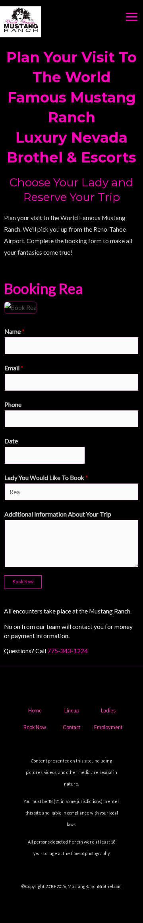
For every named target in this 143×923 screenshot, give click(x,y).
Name (14, 331)
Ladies (108, 710)
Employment (108, 727)
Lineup (71, 710)
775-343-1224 (67, 650)
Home (35, 710)
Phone (12, 404)
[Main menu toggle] (131, 17)
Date (11, 441)
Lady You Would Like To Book (46, 477)
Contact (71, 727)
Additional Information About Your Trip (57, 514)
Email (13, 368)
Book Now (22, 581)
